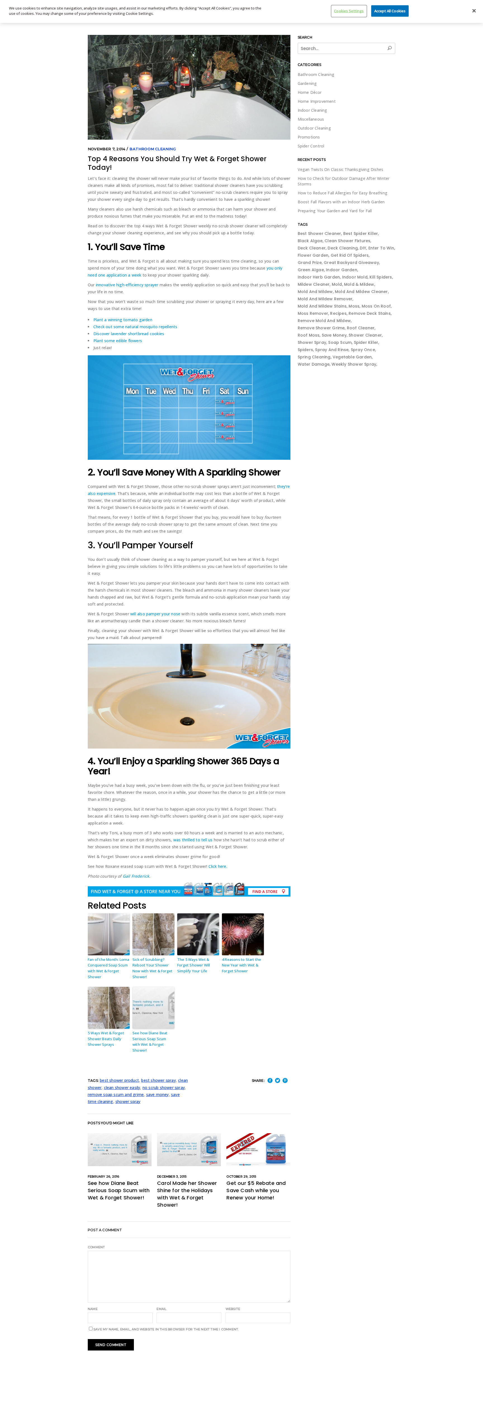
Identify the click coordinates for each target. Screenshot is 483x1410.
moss (354, 306)
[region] (241, 11)
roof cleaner (361, 328)
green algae (311, 270)
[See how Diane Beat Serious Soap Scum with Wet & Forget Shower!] (119, 1149)
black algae (310, 241)
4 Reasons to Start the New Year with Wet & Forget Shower (241, 965)
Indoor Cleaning (312, 110)
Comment (96, 1247)
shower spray (127, 1101)
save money (157, 1094)
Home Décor (310, 92)
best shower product (119, 1080)
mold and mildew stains (322, 306)
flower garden (313, 255)
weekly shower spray (354, 364)
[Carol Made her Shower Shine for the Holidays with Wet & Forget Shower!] (189, 1149)
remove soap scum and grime (116, 1094)
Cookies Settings (349, 10)
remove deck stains (370, 313)
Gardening (307, 83)
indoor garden (341, 270)
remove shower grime (321, 328)
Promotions (309, 137)
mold (337, 284)
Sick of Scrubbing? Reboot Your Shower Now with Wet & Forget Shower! (152, 968)
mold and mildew (315, 291)
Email (161, 1309)
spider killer (366, 342)
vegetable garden (352, 357)
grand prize (310, 262)
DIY (363, 248)
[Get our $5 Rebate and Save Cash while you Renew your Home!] (258, 1149)
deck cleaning (343, 248)
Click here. (218, 866)
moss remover (313, 313)
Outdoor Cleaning (314, 128)
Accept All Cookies (390, 10)
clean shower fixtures (347, 241)
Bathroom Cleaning (152, 149)
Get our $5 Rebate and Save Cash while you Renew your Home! (256, 1190)
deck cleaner (312, 248)
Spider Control (311, 146)
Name (93, 1309)
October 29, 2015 (241, 1176)
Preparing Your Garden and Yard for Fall (335, 210)
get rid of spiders (350, 255)
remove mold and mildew (324, 320)
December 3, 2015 (171, 1176)
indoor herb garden (319, 277)
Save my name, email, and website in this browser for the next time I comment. (166, 1329)
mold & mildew (359, 284)
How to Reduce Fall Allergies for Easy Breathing (342, 193)
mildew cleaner (314, 284)
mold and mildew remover (325, 299)
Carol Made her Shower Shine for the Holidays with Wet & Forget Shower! (187, 1194)
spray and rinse (332, 349)
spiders (305, 349)
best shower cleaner (319, 233)
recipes (338, 313)
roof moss (309, 335)
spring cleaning (314, 357)
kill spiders (381, 277)
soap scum (340, 342)
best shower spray (158, 1080)
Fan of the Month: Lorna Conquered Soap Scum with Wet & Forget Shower (108, 968)
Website (233, 1309)
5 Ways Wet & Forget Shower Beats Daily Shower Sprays (106, 1038)
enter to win (381, 248)
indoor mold (355, 277)
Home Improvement (317, 101)
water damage (314, 364)
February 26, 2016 (103, 1176)
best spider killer (360, 233)
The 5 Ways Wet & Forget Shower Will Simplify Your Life (193, 965)
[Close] (474, 11)
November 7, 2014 (106, 149)
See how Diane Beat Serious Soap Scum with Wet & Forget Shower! (150, 1041)
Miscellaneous (311, 119)
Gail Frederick (136, 876)
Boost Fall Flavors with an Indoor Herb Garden (341, 201)
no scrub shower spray (164, 1087)
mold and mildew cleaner (361, 291)
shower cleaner (365, 335)
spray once (363, 349)
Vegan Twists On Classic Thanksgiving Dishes (340, 169)
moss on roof (376, 306)
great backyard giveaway (351, 262)
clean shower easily (122, 1087)
